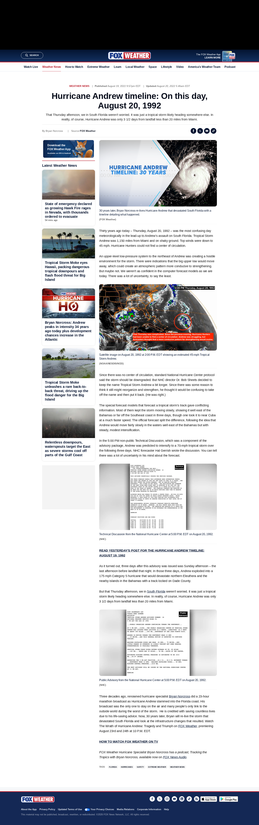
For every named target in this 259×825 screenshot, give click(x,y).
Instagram (167, 799)
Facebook (193, 131)
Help (166, 809)
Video (180, 66)
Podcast (229, 66)
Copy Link (213, 131)
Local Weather (135, 66)
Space (153, 66)
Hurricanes (127, 767)
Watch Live (31, 66)
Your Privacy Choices (102, 809)
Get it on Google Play (228, 799)
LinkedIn (181, 799)
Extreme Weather (98, 66)
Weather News (51, 66)
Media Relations (125, 809)
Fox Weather (129, 56)
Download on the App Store (208, 799)
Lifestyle (166, 66)
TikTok (189, 799)
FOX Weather (87, 130)
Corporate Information (149, 809)
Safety (140, 767)
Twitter (200, 131)
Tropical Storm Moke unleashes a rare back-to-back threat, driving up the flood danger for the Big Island (66, 390)
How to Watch (74, 66)
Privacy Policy (47, 809)
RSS (196, 799)
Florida (113, 767)
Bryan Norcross (179, 696)
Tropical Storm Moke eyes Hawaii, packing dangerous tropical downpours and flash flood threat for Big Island (67, 271)
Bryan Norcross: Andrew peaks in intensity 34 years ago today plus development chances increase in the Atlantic (68, 331)
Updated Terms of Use (70, 809)
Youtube (174, 799)
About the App (29, 809)
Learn (117, 66)
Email (207, 131)
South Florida (156, 591)
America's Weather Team (204, 66)
